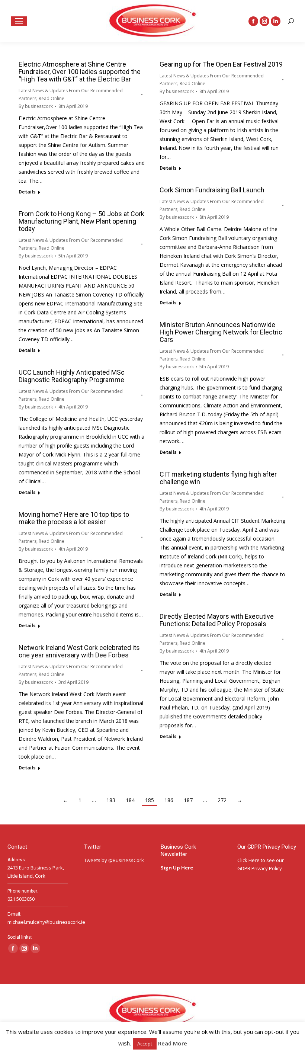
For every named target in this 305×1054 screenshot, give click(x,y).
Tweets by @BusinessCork (114, 860)
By (36, 106)
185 (149, 800)
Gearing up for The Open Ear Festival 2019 (221, 64)
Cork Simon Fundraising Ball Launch (212, 190)
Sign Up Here (177, 867)
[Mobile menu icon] (19, 21)
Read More (172, 1043)
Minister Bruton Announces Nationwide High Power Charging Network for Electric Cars (221, 332)
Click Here (248, 860)
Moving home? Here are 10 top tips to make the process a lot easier (74, 518)
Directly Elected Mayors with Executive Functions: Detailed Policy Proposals (217, 620)
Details (27, 192)
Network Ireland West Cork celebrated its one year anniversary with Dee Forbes (79, 651)
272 (222, 800)
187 (188, 800)
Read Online (51, 98)
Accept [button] (144, 1043)
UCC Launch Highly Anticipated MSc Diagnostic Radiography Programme (72, 376)
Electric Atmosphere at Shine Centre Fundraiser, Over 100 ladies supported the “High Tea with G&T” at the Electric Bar (80, 71)
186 (168, 800)
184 (130, 800)
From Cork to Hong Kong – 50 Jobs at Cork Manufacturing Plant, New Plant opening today (81, 221)
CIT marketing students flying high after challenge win (218, 478)
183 (110, 800)
